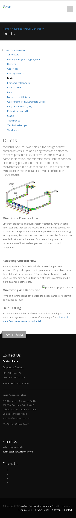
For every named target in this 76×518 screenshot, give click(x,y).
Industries (16, 28)
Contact (68, 509)
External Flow (14, 87)
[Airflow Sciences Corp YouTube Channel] (10, 482)
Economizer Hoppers (18, 82)
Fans (9, 92)
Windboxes (13, 130)
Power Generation (34, 28)
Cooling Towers (15, 73)
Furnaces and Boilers (18, 97)
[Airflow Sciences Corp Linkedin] (10, 478)
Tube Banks (13, 120)
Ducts (10, 78)
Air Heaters (13, 54)
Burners (11, 64)
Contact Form (10, 361)
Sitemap (56, 509)
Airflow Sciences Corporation (36, 506)
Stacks (10, 115)
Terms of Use (25, 509)
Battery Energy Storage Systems (24, 59)
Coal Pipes (13, 68)
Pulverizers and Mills (18, 111)
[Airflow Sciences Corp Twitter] (10, 474)
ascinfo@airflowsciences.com (18, 451)
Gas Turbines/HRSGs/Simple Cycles (26, 101)
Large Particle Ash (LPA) (19, 106)
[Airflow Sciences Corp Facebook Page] (10, 469)
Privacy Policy (42, 509)
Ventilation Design (17, 125)
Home (6, 28)
